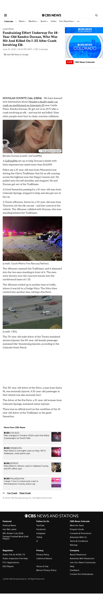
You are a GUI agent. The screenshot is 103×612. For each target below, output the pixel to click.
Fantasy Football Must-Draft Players (15, 538)
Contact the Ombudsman (81, 574)
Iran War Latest (9, 529)
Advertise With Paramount (82, 558)
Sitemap (74, 545)
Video (53, 21)
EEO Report (8, 566)
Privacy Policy (42, 555)
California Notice (44, 558)
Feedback (74, 570)
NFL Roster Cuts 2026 (13, 533)
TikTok (39, 537)
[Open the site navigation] (20, 15)
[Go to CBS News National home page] (51, 15)
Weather (32, 21)
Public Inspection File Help (15, 558)
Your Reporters (66, 21)
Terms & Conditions (79, 541)
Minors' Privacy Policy (46, 570)
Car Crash (12, 493)
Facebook (41, 529)
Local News (8, 29)
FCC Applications (11, 562)
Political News (9, 525)
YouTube (40, 525)
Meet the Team (77, 525)
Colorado (8, 21)
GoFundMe (11, 160)
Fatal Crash (25, 493)
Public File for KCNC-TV (14, 555)
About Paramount (78, 555)
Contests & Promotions (80, 533)
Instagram (40, 533)
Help (72, 566)
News (22, 21)
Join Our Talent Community (82, 562)
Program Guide (77, 529)
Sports (44, 21)
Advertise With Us (78, 537)
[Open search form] (96, 15)
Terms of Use (42, 566)
